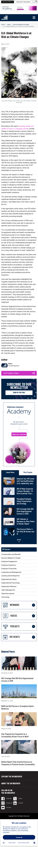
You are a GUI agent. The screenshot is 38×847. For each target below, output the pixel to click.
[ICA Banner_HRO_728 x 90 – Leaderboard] (19, 8)
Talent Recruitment (7, 594)
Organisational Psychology (10, 583)
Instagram (9, 803)
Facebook (9, 798)
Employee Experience (8, 565)
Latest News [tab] (10, 472)
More (19, 540)
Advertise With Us (7, 2)
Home (3, 24)
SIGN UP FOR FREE (19, 393)
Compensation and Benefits (11, 554)
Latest (9, 24)
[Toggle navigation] (34, 18)
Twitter (20, 798)
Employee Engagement (9, 561)
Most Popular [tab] (27, 472)
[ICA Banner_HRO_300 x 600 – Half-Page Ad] (19, 434)
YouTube (8, 807)
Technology (5, 597)
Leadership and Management (11, 572)
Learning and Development (10, 576)
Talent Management (8, 590)
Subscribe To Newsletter (23, 2)
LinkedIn (20, 803)
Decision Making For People (21, 24)
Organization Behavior (8, 586)
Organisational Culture (9, 579)
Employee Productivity (9, 569)
